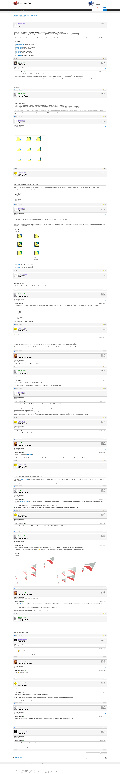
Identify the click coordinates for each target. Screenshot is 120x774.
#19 (105, 598)
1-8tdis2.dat (18, 266)
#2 (105, 68)
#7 (105, 280)
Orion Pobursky (36, 598)
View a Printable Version (18, 757)
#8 (105, 300)
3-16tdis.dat (18, 49)
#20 (105, 623)
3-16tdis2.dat (18, 267)
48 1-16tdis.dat (19, 53)
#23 (105, 689)
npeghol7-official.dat (20, 44)
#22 (105, 667)
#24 (105, 713)
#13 (105, 427)
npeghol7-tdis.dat (19, 47)
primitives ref (29, 435)
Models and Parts (27, 15)
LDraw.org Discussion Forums (18, 15)
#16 (105, 496)
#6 (105, 214)
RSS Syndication (43, 763)
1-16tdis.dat (18, 48)
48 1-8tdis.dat (18, 52)
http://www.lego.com (59, 771)
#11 (105, 377)
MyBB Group (32, 769)
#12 (105, 398)
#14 (105, 449)
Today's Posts (103, 12)
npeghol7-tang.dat (19, 45)
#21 (105, 645)
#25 (105, 737)
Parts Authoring (33, 15)
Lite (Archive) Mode (36, 763)
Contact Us (20, 763)
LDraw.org (25, 763)
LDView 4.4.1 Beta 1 (24, 479)
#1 (105, 29)
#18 (105, 542)
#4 (105, 126)
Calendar (100, 7)
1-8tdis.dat (18, 51)
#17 (105, 520)
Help (105, 7)
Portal (90, 7)
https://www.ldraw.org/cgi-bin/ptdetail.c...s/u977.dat (24, 286)
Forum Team (15, 763)
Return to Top (29, 763)
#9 (105, 334)
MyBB (25, 769)
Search (95, 7)
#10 (105, 361)
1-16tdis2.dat (18, 264)
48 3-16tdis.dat (19, 55)
